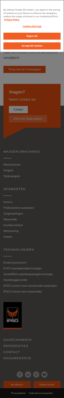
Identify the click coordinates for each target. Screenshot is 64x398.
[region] (32, 26)
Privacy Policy (11, 19)
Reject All (32, 36)
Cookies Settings (32, 26)
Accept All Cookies (32, 45)
